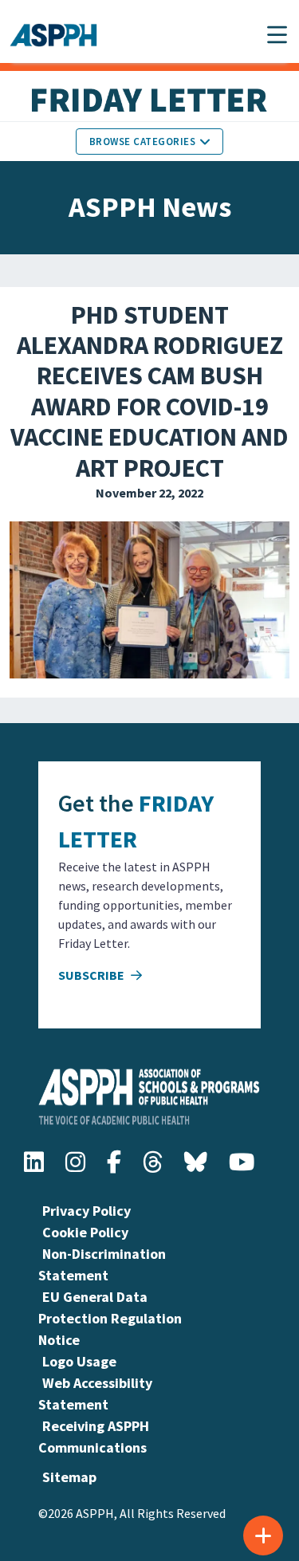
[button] (277, 35)
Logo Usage (79, 1361)
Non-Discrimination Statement (102, 1264)
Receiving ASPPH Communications (93, 1437)
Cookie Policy (85, 1232)
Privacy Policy (86, 1210)
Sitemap (69, 1477)
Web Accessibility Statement (95, 1394)
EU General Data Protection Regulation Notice (110, 1318)
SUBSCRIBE (92, 975)
